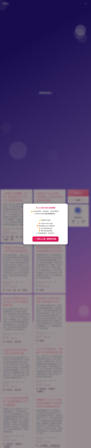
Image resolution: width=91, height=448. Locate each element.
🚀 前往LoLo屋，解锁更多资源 (45, 239)
